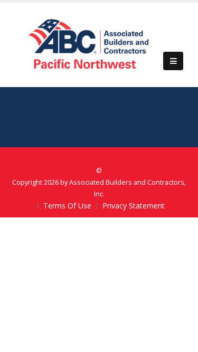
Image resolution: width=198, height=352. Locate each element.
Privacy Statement (133, 206)
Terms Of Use (67, 206)
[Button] (173, 61)
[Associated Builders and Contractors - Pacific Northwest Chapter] (89, 44)
